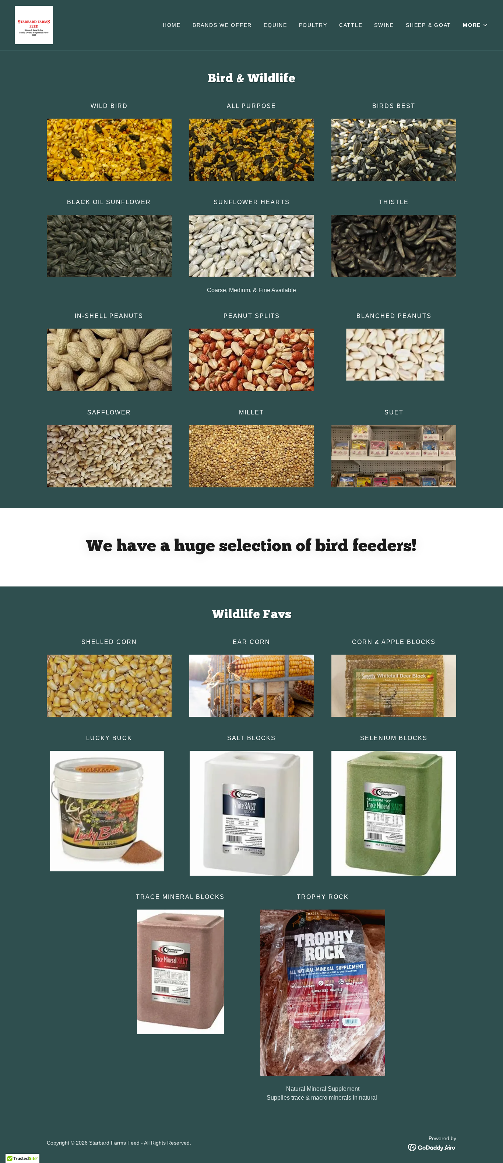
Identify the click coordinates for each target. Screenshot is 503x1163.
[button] (475, 25)
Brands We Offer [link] (222, 25)
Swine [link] (384, 25)
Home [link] (172, 25)
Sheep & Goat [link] (428, 25)
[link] (34, 24)
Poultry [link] (313, 25)
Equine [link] (275, 25)
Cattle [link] (351, 25)
